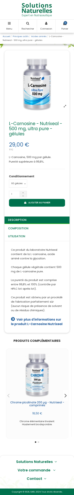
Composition (18, 228)
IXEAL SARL (30, 491)
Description (17, 220)
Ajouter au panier (39, 202)
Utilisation (16, 236)
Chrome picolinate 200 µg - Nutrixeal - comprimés (37, 403)
